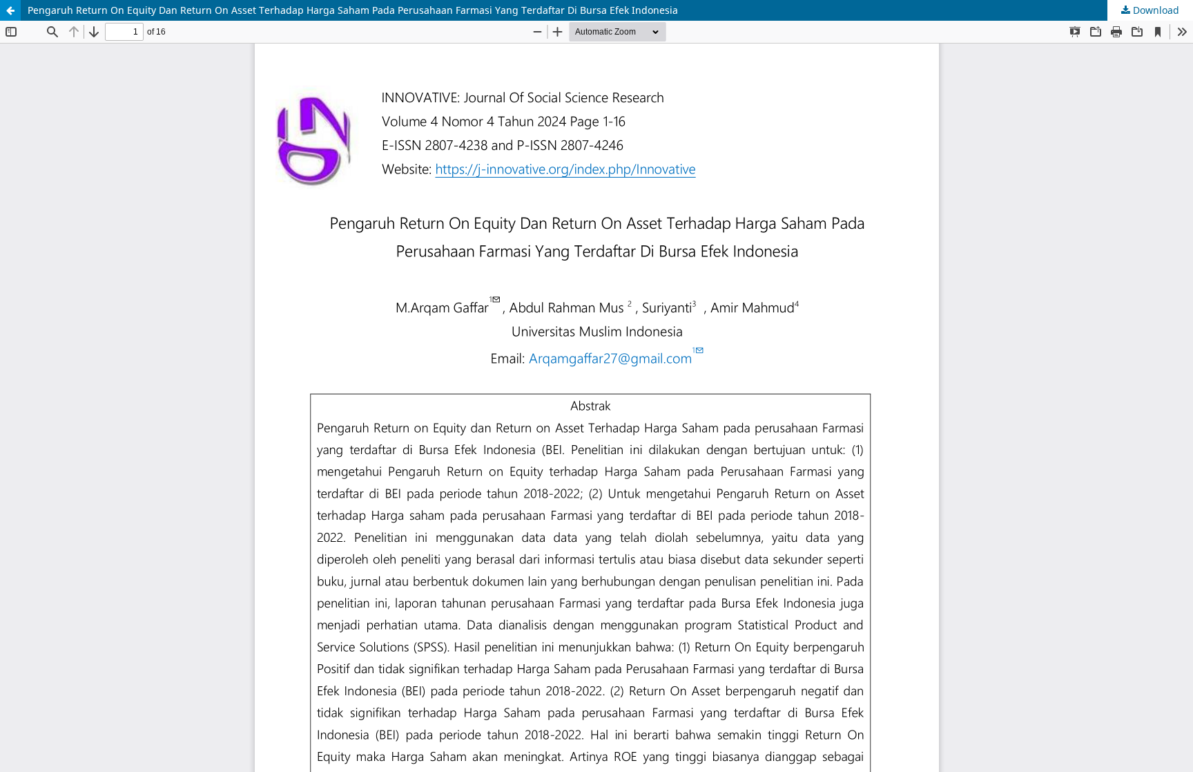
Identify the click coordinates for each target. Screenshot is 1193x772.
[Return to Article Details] (10, 10)
